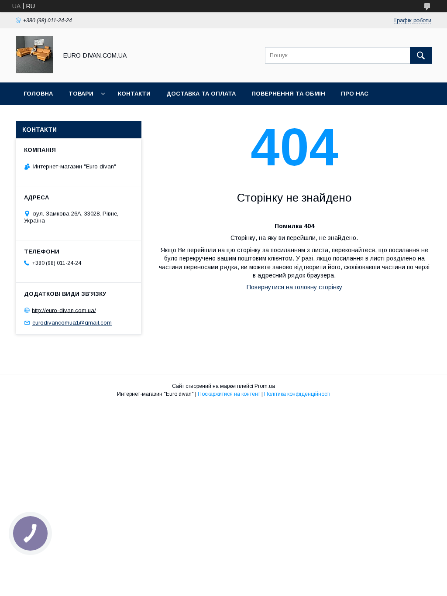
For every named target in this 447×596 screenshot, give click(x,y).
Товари (81, 93)
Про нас (354, 93)
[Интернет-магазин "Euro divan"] (34, 71)
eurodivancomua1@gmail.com (72, 322)
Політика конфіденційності (297, 394)
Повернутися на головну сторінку (294, 287)
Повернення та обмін (288, 93)
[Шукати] (421, 55)
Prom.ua (264, 386)
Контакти (134, 93)
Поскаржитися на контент (229, 394)
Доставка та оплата (201, 93)
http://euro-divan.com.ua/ (64, 310)
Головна (38, 93)
